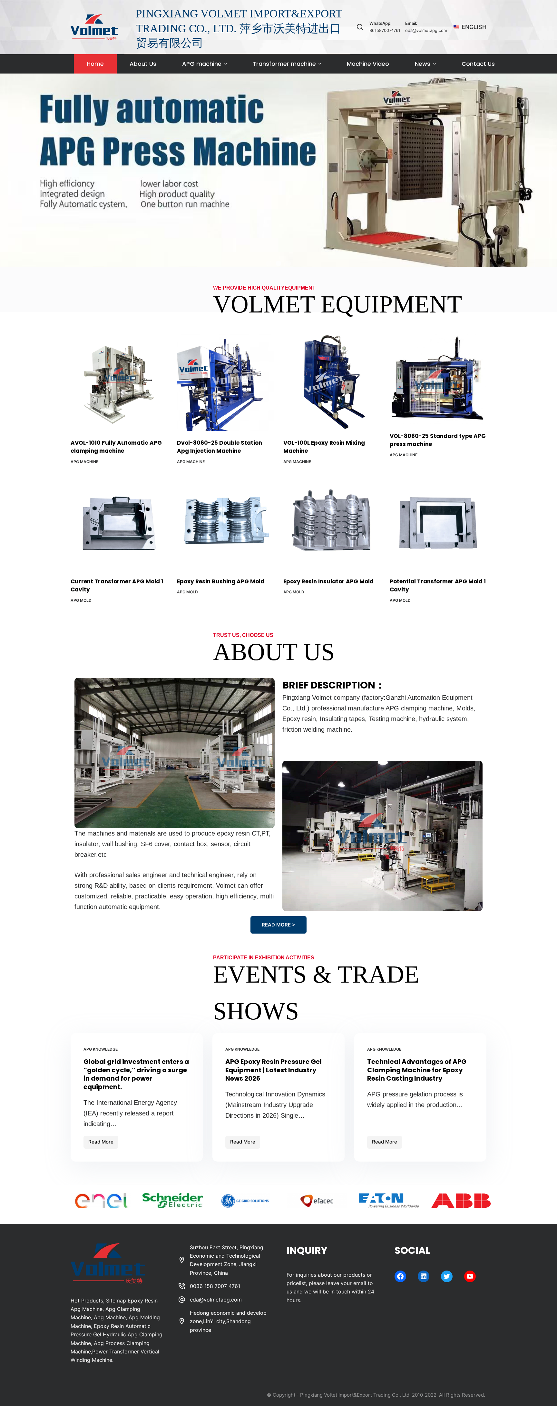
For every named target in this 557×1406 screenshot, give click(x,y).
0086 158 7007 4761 (215, 1286)
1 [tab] (269, 264)
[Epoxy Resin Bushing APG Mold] (225, 521)
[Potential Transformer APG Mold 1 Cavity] (438, 521)
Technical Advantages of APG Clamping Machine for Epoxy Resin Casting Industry (416, 1070)
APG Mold (81, 600)
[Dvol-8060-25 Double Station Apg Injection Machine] (225, 382)
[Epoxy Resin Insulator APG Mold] (331, 521)
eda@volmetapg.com (426, 30)
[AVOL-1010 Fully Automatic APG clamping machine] (119, 382)
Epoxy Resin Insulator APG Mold (328, 581)
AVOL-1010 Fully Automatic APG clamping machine (116, 447)
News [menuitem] (422, 64)
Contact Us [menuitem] (478, 64)
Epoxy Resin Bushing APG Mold (220, 581)
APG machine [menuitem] (201, 64)
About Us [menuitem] (143, 64)
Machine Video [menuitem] (368, 64)
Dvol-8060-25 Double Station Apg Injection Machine (219, 447)
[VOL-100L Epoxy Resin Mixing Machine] (331, 382)
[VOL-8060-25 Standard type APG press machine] (438, 379)
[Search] (360, 27)
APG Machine (84, 461)
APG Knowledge (100, 1049)
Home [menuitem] (95, 64)
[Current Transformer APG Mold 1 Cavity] (119, 521)
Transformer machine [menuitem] (284, 64)
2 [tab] (278, 264)
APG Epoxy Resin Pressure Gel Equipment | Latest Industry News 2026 (273, 1070)
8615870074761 (384, 30)
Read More (103, 1143)
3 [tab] (288, 264)
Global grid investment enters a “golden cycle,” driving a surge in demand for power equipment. (136, 1074)
